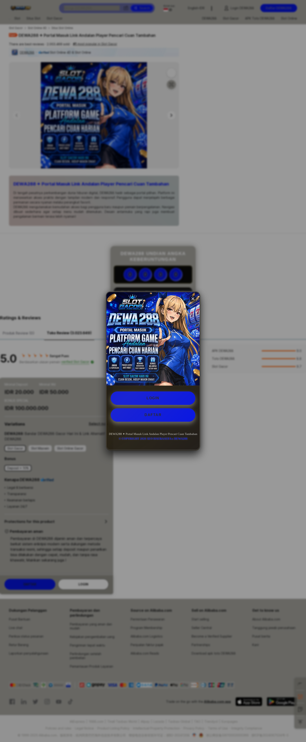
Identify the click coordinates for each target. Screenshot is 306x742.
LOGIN (153, 398)
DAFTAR (153, 415)
